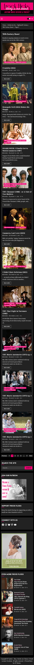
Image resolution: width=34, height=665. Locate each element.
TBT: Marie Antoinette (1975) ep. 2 (16, 437)
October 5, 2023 (14, 316)
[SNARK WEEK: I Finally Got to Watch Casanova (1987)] (17, 134)
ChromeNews (28, 661)
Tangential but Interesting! (21, 619)
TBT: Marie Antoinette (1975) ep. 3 (16, 396)
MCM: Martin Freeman (21, 635)
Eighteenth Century (21, 62)
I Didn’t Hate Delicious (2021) (14, 272)
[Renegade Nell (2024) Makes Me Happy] (17, 92)
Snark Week (7, 142)
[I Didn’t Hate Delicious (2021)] (17, 258)
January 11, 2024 (14, 196)
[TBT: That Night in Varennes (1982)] (17, 297)
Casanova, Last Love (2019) (13, 233)
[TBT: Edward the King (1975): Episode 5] (7, 596)
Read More (7, 79)
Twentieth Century (18, 607)
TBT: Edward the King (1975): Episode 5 (21, 597)
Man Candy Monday (19, 633)
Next (30, 456)
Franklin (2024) (9, 68)
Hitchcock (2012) (20, 609)
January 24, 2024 (14, 153)
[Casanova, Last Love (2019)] (17, 219)
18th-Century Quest (9, 62)
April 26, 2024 (14, 112)
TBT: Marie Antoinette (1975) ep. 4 (16, 354)
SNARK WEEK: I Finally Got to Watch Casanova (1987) (15, 149)
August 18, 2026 (20, 625)
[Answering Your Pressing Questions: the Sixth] (7, 622)
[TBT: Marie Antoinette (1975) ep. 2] (17, 422)
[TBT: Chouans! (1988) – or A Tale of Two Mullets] (17, 177)
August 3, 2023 (14, 439)
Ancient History (18, 645)
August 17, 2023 (14, 357)
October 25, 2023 (14, 274)
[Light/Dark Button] (28, 19)
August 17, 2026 (20, 637)
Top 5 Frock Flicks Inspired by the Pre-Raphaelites (21, 583)
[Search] (32, 18)
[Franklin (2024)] (17, 53)
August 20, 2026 (20, 600)
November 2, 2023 (15, 235)
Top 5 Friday (17, 579)
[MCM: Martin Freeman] (7, 635)
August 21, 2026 (20, 587)
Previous (4, 456)
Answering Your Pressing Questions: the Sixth (23, 622)
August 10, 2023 (14, 398)
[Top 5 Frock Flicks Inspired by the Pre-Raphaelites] (7, 583)
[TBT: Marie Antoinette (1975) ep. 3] (17, 381)
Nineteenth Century (19, 592)
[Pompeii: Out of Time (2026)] (7, 648)
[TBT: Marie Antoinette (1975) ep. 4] (17, 340)
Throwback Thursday (9, 186)
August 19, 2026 (20, 611)
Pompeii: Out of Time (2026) (21, 648)
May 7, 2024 (13, 70)
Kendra (6, 70)
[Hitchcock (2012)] (7, 609)
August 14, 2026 (20, 651)
